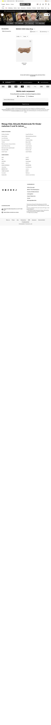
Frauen (3, 4)
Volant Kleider (4, 136)
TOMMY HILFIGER (5, 171)
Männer (8, 4)
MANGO (27, 159)
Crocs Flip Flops (5, 138)
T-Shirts (3, 142)
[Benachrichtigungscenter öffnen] (43, 4)
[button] (34, 32)
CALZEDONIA (28, 165)
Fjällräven (28, 172)
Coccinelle (4, 172)
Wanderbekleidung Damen (31, 136)
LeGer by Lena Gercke (30, 174)
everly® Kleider (29, 151)
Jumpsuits (28, 138)
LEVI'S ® (27, 163)
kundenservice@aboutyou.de (17, 110)
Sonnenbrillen (28, 144)
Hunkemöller (4, 174)
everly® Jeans (4, 151)
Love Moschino (29, 167)
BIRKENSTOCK (4, 169)
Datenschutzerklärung (6, 109)
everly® (27, 157)
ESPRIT (27, 171)
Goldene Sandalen (5, 134)
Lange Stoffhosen (29, 134)
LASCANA (4, 161)
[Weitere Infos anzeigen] (24, 66)
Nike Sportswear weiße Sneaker (8, 147)
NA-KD (3, 163)
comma (27, 169)
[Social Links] (3, 190)
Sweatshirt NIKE (5, 149)
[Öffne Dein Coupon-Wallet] (37, 4)
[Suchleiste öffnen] (48, 8)
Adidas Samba (29, 147)
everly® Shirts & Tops (6, 145)
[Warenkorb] (48, 4)
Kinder (12, 4)
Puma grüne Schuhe (5, 140)
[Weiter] (46, 8)
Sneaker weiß (28, 149)
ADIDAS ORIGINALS (5, 165)
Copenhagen (28, 161)
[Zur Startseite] (9, 184)
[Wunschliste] (46, 4)
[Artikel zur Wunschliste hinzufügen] (30, 41)
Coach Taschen (29, 145)
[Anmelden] (40, 4)
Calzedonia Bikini (29, 140)
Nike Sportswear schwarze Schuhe (8, 144)
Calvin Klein (4, 167)
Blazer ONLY (28, 142)
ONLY (3, 157)
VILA (2, 159)
